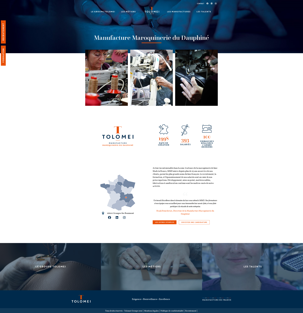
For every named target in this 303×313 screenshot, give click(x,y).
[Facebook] (207, 3)
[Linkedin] (211, 3)
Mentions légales (151, 311)
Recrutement (190, 311)
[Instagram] (216, 3)
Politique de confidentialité (171, 311)
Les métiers (128, 11)
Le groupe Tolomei (103, 11)
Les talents (203, 11)
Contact (200, 3)
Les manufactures (178, 11)
